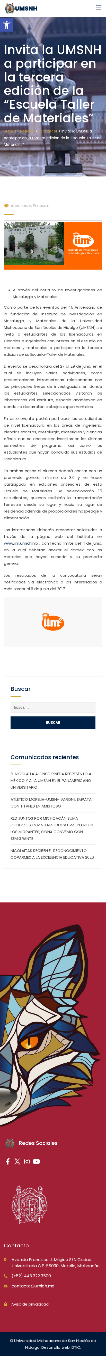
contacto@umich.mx (33, 1286)
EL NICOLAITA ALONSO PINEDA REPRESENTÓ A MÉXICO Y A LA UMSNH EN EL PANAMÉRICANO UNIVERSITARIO (51, 780)
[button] (6, 25)
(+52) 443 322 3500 (31, 1276)
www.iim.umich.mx (21, 543)
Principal (41, 205)
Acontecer (21, 205)
